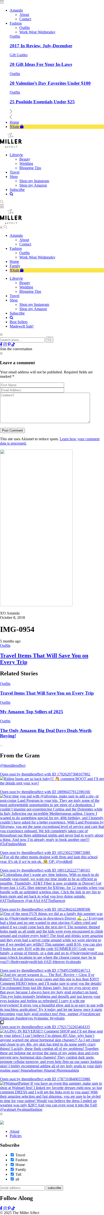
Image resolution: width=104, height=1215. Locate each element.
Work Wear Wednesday (37, 257)
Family (15, 266)
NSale (15, 270)
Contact (25, 244)
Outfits (15, 36)
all (17, 1179)
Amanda (16, 235)
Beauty (24, 283)
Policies (16, 1136)
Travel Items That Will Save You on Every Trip (47, 693)
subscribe (54, 1188)
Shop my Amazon (33, 309)
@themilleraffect (12, 765)
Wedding (26, 287)
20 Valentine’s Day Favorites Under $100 (50, 83)
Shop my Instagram (34, 304)
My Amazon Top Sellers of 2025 (31, 711)
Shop (14, 300)
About (24, 240)
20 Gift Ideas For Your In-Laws (41, 64)
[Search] (49, 339)
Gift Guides (19, 55)
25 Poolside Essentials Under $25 (42, 101)
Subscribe (17, 313)
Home (14, 261)
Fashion (16, 248)
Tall (18, 1174)
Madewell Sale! (22, 326)
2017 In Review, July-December (41, 45)
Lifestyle (16, 278)
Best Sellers (19, 322)
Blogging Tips (30, 291)
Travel (14, 296)
